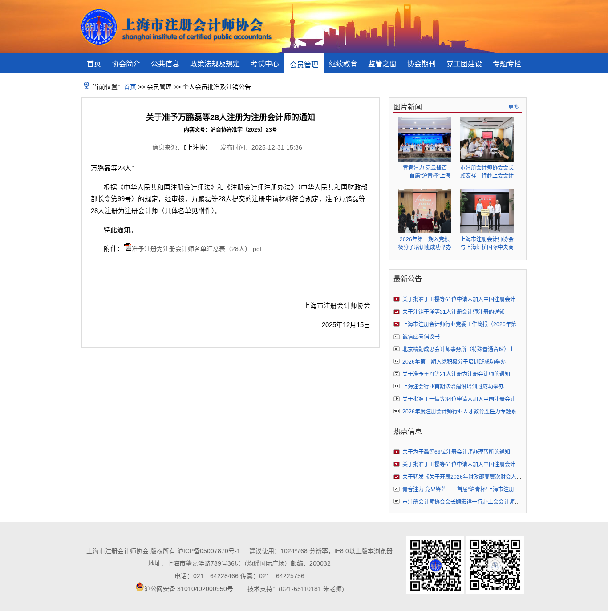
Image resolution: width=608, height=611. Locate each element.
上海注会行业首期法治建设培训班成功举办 (453, 387)
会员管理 (304, 65)
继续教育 (343, 64)
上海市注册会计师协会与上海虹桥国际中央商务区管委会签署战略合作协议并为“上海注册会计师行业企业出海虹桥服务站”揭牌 (487, 243)
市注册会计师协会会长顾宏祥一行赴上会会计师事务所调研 (487, 172)
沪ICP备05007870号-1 (208, 550)
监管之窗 (382, 64)
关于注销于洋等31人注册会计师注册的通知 (453, 312)
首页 (94, 64)
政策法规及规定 (215, 64)
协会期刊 (421, 64)
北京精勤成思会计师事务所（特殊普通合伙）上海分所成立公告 (477, 349)
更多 (513, 107)
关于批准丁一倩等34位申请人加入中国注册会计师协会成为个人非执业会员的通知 (499, 399)
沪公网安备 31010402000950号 (188, 588)
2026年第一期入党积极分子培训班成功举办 (424, 243)
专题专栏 (507, 64)
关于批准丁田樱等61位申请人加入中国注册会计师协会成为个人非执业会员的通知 (499, 299)
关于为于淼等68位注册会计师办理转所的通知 (456, 452)
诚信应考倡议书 (421, 337)
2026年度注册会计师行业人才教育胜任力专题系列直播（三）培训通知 (486, 412)
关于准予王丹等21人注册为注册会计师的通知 (456, 374)
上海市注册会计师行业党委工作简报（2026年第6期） (466, 324)
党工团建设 (464, 64)
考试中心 (265, 64)
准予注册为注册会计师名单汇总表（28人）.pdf (197, 248)
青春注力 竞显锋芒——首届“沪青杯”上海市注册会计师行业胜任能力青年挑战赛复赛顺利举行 (424, 172)
